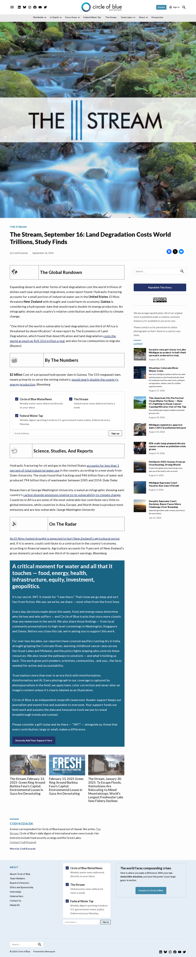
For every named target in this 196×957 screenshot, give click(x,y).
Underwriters (16, 896)
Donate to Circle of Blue (151, 890)
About (142, 17)
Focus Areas (71, 17)
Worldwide (38, 17)
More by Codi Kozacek (23, 848)
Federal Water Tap (92, 17)
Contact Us (15, 900)
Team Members (17, 878)
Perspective (157, 17)
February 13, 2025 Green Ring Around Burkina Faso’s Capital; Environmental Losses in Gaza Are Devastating (66, 786)
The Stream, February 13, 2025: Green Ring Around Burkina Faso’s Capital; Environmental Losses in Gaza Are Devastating (27, 786)
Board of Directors (19, 882)
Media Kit (15, 905)
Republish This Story (160, 287)
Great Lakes (126, 17)
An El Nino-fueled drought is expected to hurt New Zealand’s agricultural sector (65, 538)
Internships (15, 891)
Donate (161, 7)
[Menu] (12, 7)
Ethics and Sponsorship (21, 887)
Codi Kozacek (20, 252)
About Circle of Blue (20, 874)
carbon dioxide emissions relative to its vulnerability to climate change (72, 495)
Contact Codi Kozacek (23, 842)
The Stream (111, 17)
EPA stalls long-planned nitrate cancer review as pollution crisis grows (167, 446)
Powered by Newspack (44, 951)
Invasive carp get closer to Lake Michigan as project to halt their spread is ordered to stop (167, 352)
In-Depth (54, 17)
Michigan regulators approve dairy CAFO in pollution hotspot (167, 426)
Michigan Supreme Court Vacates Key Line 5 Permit (164, 484)
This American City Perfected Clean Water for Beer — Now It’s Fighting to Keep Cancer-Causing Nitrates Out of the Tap (167, 402)
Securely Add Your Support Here (33, 740)
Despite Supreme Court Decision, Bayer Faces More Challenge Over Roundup (165, 504)
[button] (67, 415)
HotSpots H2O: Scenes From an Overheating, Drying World (167, 463)
